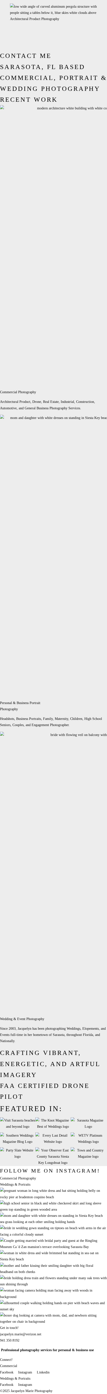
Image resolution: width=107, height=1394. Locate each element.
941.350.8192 (9, 1340)
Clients (49, 45)
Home (4, 45)
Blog (59, 45)
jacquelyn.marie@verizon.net (20, 1334)
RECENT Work (29, 99)
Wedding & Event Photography (22, 1019)
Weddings (17, 45)
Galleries (17, 26)
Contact (36, 45)
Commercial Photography (18, 392)
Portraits (16, 38)
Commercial (19, 32)
